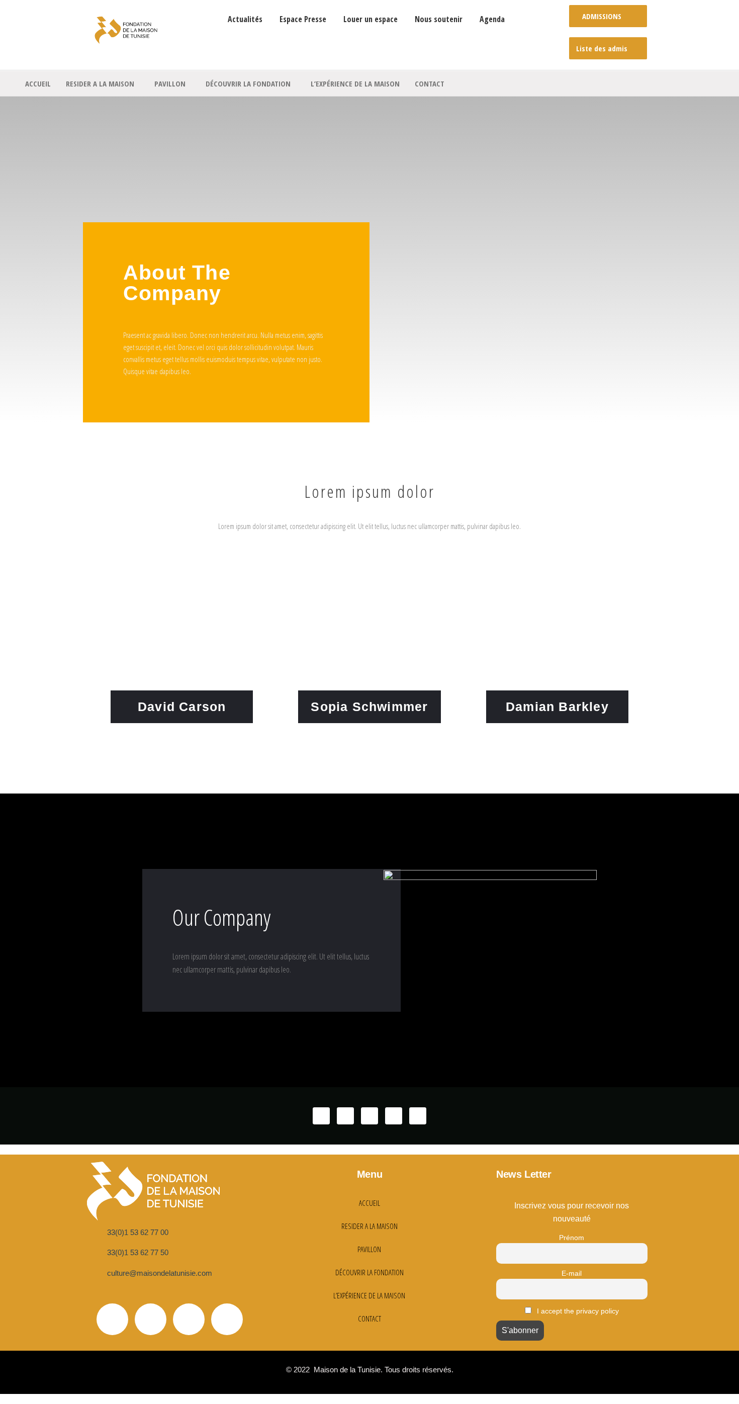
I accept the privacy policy (577, 1311)
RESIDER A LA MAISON (100, 83)
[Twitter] (112, 1319)
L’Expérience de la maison (355, 83)
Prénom (571, 1238)
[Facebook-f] (150, 1319)
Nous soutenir (439, 19)
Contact (429, 83)
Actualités (245, 19)
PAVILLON (170, 83)
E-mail (572, 1273)
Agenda (492, 19)
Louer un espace (370, 19)
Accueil (38, 83)
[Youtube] (189, 1319)
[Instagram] (227, 1319)
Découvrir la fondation (248, 83)
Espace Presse (303, 19)
